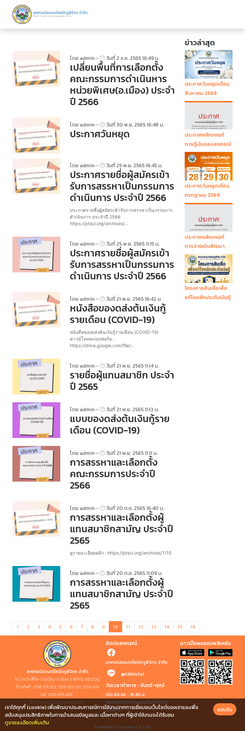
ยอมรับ (224, 709)
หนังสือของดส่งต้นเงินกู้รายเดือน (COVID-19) (118, 314)
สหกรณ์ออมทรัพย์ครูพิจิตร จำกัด (136, 662)
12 (140, 626)
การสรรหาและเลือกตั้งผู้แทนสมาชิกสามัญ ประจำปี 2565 (121, 529)
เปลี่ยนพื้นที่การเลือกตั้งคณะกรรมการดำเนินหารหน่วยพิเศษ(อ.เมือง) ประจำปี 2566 (122, 84)
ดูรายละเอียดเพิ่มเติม (27, 722)
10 (115, 626)
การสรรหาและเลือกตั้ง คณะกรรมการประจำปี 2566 (114, 473)
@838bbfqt (132, 674)
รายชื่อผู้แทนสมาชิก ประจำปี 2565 (122, 381)
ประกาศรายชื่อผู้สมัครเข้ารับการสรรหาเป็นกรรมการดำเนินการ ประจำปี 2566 (122, 186)
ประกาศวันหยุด (100, 134)
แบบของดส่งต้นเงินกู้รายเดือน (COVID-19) (120, 424)
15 (179, 626)
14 (166, 626)
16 (193, 626)
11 (128, 626)
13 (153, 626)
